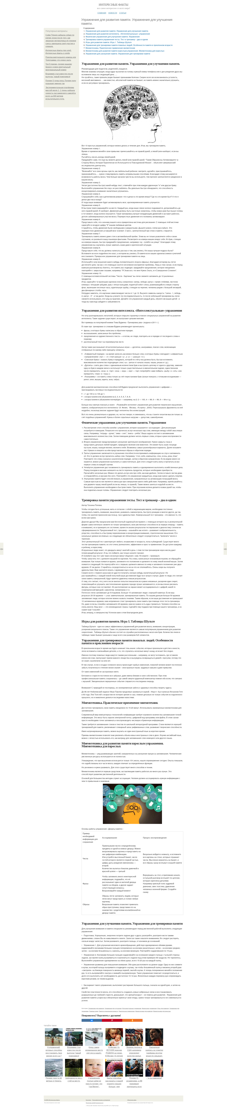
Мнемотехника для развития (144, 1011)
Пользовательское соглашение (101, 1100)
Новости (112, 12)
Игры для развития (163, 1008)
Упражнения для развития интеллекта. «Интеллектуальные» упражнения (118, 33)
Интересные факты (113, 4)
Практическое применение (127, 1011)
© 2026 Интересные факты (52, 1100)
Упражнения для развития (96, 1008)
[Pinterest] (112, 1020)
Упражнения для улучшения (113, 1008)
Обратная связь (131, 1100)
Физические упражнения (149, 1008)
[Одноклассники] (132, 1020)
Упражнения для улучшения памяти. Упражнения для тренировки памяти (118, 53)
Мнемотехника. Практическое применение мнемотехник (110, 48)
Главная (101, 12)
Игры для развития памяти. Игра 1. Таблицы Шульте (109, 42)
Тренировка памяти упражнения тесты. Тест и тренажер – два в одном (117, 39)
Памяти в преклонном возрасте (108, 1011)
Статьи (122, 12)
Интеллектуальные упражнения (131, 1008)
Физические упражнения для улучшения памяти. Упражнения (113, 36)
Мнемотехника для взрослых (162, 1011)
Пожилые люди (93, 1011)
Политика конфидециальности (94, 1103)
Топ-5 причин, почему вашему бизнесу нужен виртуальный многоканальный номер (59, 67)
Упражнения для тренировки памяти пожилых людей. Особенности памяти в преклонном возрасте (129, 45)
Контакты (88, 1100)
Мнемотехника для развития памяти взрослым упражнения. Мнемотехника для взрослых (125, 50)
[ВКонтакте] (92, 1020)
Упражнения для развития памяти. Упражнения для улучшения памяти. (117, 31)
